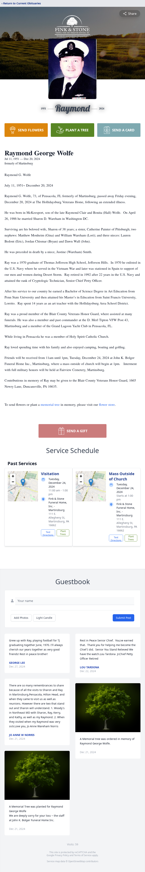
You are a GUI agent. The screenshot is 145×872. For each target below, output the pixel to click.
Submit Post (123, 618)
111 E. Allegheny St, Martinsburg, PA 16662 (59, 519)
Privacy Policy (62, 855)
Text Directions (48, 533)
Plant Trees (63, 533)
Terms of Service (83, 855)
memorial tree (50, 404)
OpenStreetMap (76, 861)
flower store (107, 404)
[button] (23, 482)
